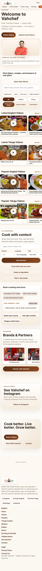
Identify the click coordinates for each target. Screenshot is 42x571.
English (20, 99)
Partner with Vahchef (21, 369)
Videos (4, 515)
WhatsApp (34, 6)
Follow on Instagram (21, 404)
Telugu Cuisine (7, 521)
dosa (15, 94)
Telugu (33, 99)
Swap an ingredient (21, 272)
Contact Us (5, 553)
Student (4, 524)
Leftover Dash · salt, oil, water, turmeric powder (20, 308)
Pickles (4, 527)
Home (3, 511)
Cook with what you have (21, 266)
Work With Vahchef (13, 443)
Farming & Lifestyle (8, 533)
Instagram (4, 6)
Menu (38, 2)
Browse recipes (20, 104)
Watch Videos (8, 35)
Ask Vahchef (33, 104)
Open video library (21, 82)
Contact (29, 443)
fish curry (23, 94)
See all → (38, 113)
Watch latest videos (8, 104)
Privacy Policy (6, 550)
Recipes (4, 518)
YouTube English (13, 6)
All (8, 99)
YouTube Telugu (24, 6)
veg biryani (7, 94)
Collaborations (7, 536)
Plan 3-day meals (21, 278)
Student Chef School (26, 35)
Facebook (16, 503)
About (3, 530)
